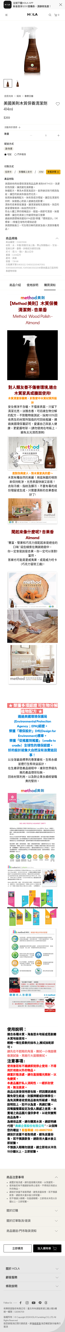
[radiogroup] (15, 154)
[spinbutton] (45, 135)
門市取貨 (21, 154)
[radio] (8, 154)
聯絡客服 (36, 1323)
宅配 (9, 154)
